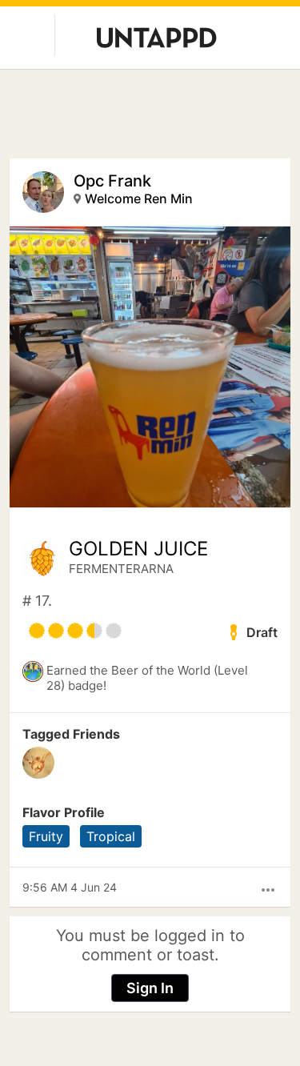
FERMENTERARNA (121, 568)
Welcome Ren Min (139, 198)
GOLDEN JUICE (138, 549)
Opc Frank (112, 180)
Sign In (150, 988)
